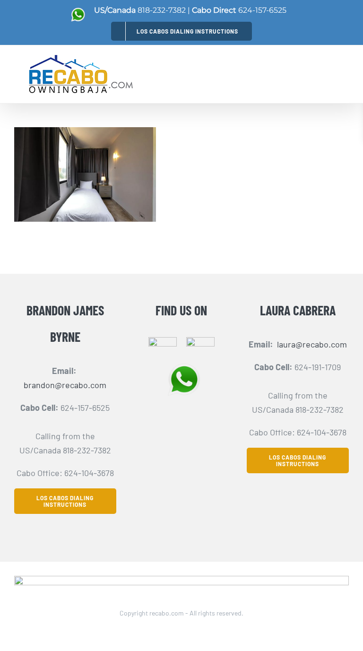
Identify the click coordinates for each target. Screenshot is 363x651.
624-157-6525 (262, 10)
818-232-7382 (162, 10)
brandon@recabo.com (65, 385)
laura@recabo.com (312, 344)
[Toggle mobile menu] (343, 71)
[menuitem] (181, 30)
